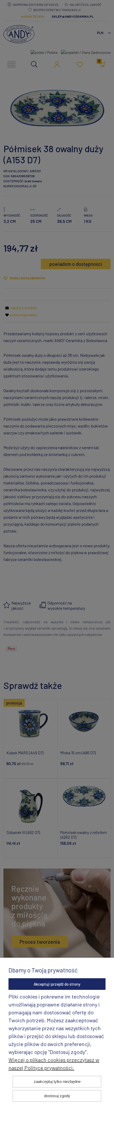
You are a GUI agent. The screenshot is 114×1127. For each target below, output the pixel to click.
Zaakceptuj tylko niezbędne (57, 1081)
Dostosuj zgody (57, 1096)
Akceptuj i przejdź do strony (57, 984)
